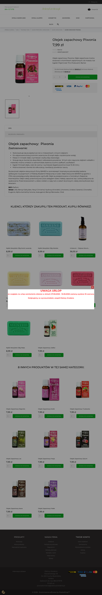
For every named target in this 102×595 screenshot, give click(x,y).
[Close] (92, 287)
